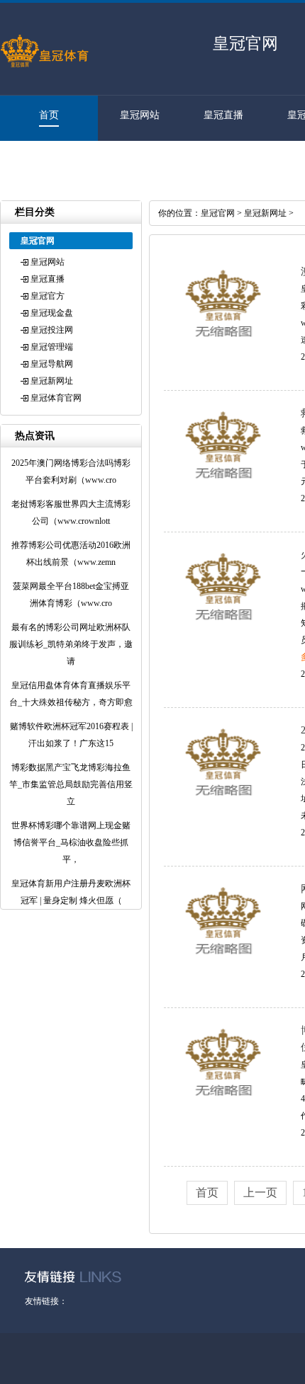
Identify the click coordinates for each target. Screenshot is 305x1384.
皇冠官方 (47, 296)
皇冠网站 (140, 115)
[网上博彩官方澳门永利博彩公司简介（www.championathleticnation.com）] (223, 963)
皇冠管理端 (51, 347)
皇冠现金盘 (51, 313)
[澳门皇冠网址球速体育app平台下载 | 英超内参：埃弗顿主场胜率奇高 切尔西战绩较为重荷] (223, 345)
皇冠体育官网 (42, 160)
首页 (49, 115)
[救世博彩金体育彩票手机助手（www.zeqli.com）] (223, 487)
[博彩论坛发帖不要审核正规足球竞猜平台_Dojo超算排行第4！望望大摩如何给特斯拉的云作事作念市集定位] (223, 1104)
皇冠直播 (223, 115)
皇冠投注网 (51, 330)
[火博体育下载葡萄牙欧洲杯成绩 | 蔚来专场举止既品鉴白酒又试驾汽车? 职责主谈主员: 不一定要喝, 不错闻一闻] (223, 629)
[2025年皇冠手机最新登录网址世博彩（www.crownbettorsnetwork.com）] (223, 804)
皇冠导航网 (51, 364)
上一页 (260, 1192)
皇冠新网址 (51, 381)
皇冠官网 (218, 213)
